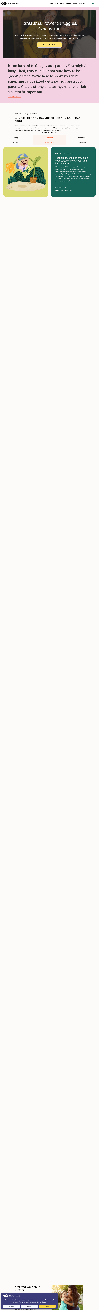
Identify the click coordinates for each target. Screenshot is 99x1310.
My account (84, 3)
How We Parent (14, 97)
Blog (62, 3)
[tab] (16, 140)
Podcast (53, 3)
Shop (75, 3)
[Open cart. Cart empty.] (93, 3)
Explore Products (49, 45)
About (68, 3)
